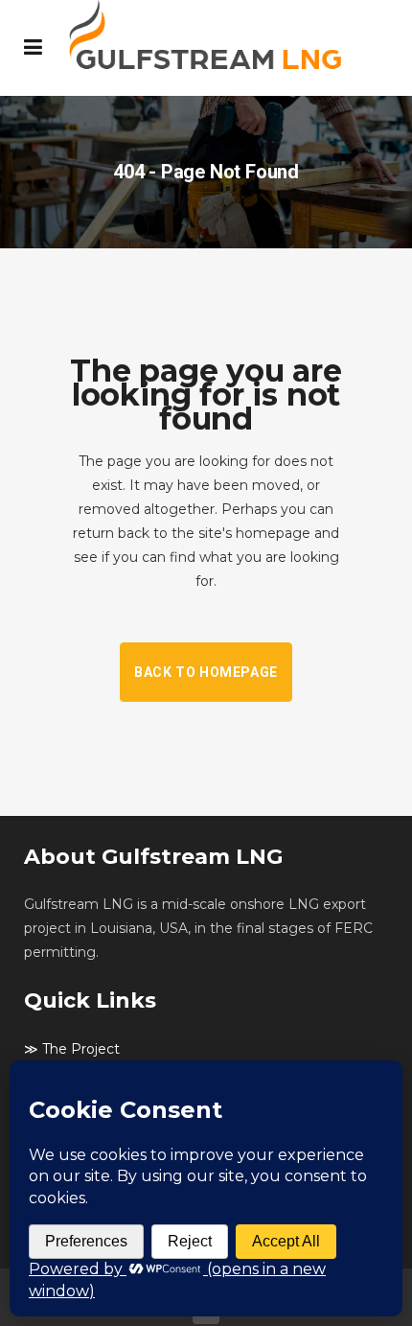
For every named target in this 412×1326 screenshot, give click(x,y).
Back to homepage (206, 672)
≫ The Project (72, 1049)
